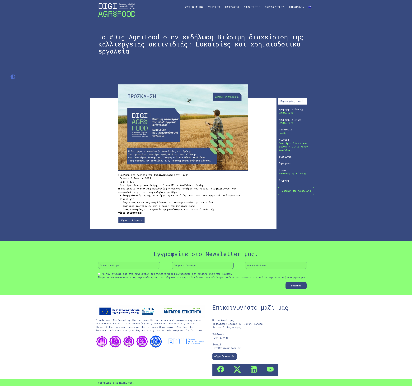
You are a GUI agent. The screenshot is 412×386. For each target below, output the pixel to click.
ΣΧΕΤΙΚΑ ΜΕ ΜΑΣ (194, 7)
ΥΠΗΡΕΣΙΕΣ (214, 7)
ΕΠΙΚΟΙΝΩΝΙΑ (296, 7)
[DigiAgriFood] (116, 9)
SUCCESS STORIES (274, 7)
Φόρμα (124, 220)
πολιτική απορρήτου (287, 277)
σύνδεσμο (217, 277)
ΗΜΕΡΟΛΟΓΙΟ (232, 7)
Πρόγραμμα (137, 220)
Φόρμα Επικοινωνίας (224, 356)
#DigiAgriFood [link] (163, 174)
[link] (150, 188)
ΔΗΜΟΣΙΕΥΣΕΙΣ (252, 7)
